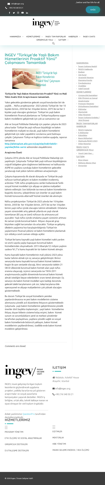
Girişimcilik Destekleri (87, 95)
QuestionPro (29, 414)
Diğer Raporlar (84, 144)
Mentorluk (82, 112)
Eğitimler (82, 109)
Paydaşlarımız (84, 83)
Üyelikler (82, 86)
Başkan (81, 72)
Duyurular (82, 165)
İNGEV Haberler (85, 130)
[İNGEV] (52, 23)
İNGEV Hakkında (85, 69)
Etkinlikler (82, 135)
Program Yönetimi (86, 104)
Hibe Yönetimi (84, 115)
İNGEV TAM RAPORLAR (87, 123)
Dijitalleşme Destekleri (88, 106)
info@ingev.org (17, 4)
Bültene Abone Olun (87, 163)
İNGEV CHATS (82, 147)
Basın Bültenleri (85, 138)
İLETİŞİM (80, 156)
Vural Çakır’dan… (86, 153)
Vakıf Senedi (83, 88)
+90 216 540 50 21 (16, 8)
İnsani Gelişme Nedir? (87, 66)
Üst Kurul (82, 75)
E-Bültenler (83, 133)
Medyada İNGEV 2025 (87, 141)
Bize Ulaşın (83, 160)
